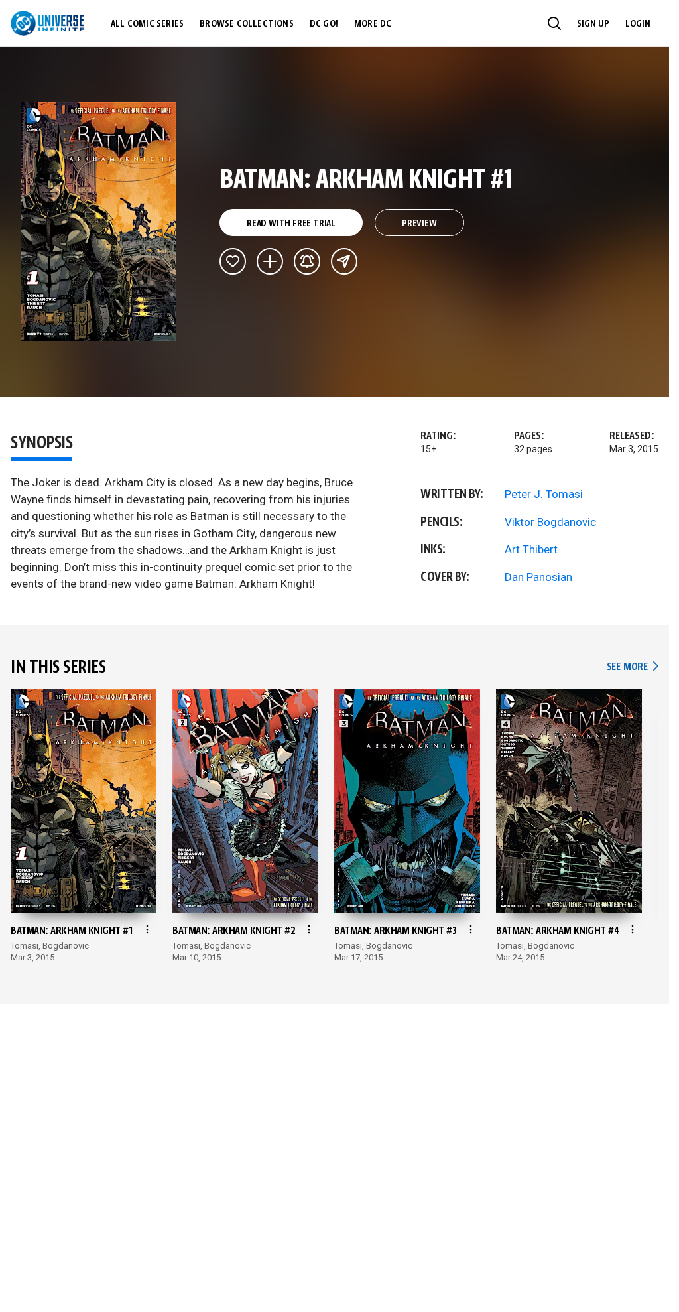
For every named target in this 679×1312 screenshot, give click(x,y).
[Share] (344, 261)
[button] (554, 23)
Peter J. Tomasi (544, 494)
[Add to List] (270, 261)
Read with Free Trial (291, 224)
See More (632, 667)
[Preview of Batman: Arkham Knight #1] (99, 221)
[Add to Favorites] (232, 261)
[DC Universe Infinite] (47, 23)
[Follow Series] (307, 261)
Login (637, 24)
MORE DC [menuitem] (372, 24)
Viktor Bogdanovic (550, 522)
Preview (419, 224)
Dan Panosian (538, 577)
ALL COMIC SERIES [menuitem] (147, 24)
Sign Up (593, 24)
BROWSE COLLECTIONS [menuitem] (247, 24)
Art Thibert (531, 549)
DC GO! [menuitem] (324, 24)
